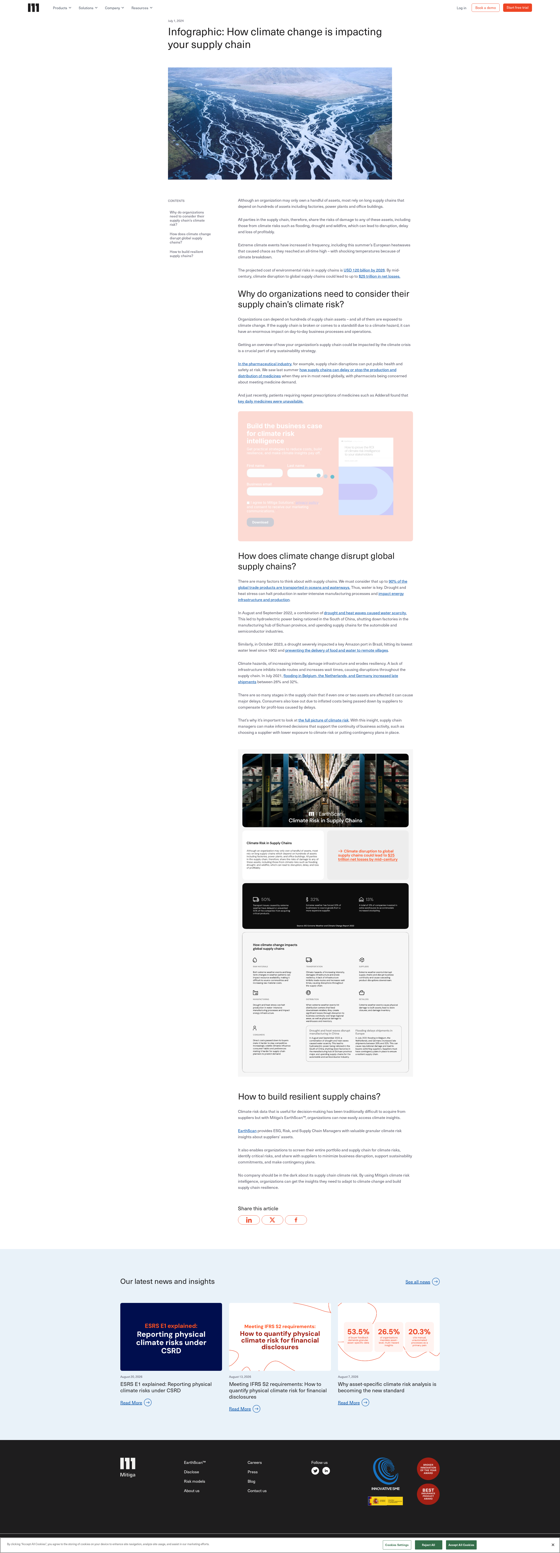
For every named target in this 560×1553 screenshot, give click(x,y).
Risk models (194, 1481)
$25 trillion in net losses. (379, 276)
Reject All (428, 1545)
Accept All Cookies (461, 1545)
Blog (251, 1481)
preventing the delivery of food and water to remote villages (336, 650)
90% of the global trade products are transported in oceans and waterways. (322, 584)
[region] (280, 1545)
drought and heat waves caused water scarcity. (365, 613)
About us (192, 1490)
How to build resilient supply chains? (186, 253)
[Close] (553, 1544)
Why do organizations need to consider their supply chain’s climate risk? (187, 218)
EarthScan (247, 1130)
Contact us (257, 1490)
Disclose (191, 1472)
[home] (38, 7)
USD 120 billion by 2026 (364, 270)
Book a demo (485, 7)
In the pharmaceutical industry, (265, 364)
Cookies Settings (397, 1545)
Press (253, 1472)
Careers (255, 1462)
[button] (62, 7)
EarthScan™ (195, 1462)
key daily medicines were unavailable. (270, 401)
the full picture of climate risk (323, 720)
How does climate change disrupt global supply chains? (190, 238)
